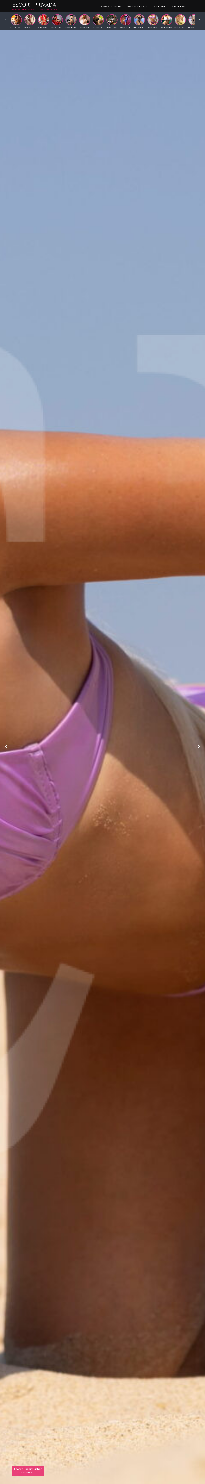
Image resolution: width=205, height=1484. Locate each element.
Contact (160, 6)
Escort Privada (34, 5)
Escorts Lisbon (112, 6)
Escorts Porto (137, 6)
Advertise (178, 6)
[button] (199, 20)
